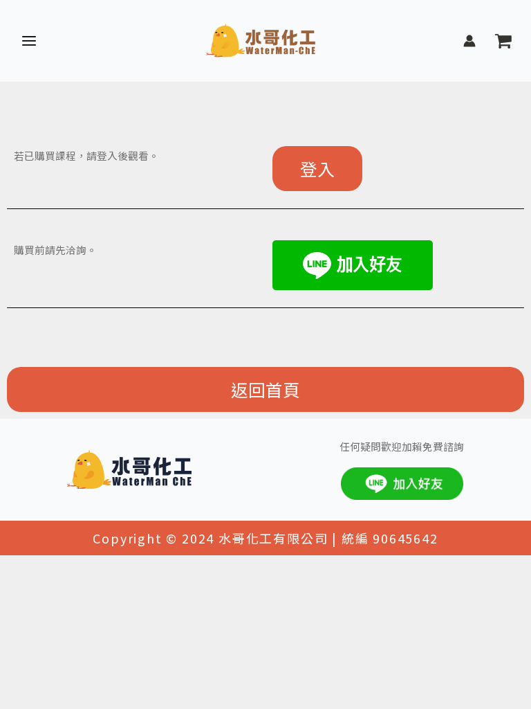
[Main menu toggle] (29, 41)
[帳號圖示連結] (469, 41)
